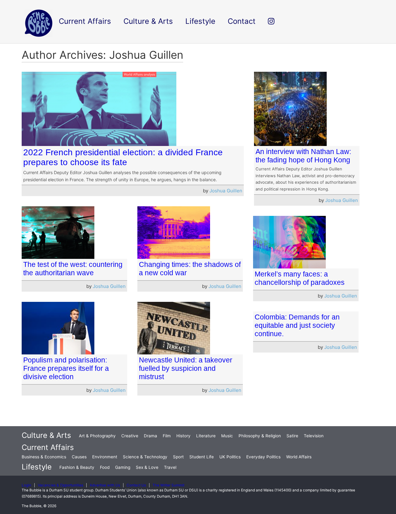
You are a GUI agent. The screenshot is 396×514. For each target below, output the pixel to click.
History (183, 435)
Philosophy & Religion (260, 435)
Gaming (122, 467)
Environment (104, 456)
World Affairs (299, 456)
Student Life (201, 456)
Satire (292, 435)
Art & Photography (97, 435)
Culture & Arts (46, 435)
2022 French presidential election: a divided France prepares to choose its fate (123, 157)
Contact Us (136, 485)
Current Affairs (48, 447)
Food (105, 467)
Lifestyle (37, 466)
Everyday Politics (263, 456)
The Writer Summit (168, 485)
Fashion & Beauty (76, 467)
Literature (206, 435)
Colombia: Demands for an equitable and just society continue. (297, 325)
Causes (79, 456)
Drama (150, 435)
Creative (129, 435)
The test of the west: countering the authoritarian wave (73, 268)
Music (227, 435)
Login (26, 485)
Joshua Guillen (225, 191)
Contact (242, 21)
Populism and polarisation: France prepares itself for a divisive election (66, 368)
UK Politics (230, 456)
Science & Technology (145, 456)
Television (314, 435)
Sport (178, 456)
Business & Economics (44, 456)
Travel (170, 467)
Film (167, 435)
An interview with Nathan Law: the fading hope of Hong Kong (303, 156)
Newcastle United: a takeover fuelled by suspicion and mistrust (185, 368)
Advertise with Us (105, 485)
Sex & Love (147, 467)
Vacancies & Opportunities (60, 485)
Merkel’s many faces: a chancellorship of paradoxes (300, 278)
